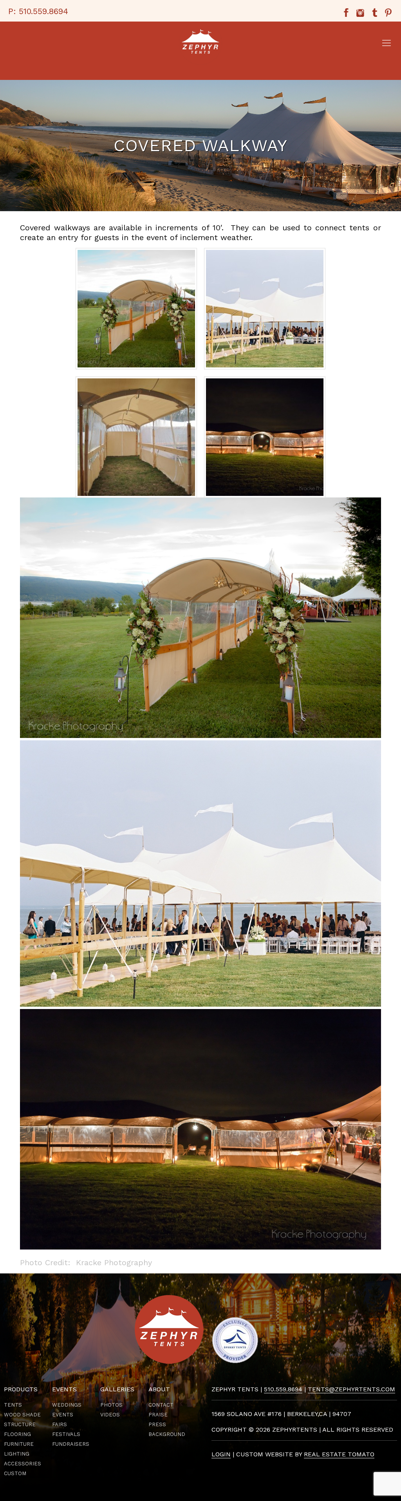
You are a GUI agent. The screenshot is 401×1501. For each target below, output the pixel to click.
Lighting (16, 1454)
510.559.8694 (43, 11)
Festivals (66, 1434)
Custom (15, 1473)
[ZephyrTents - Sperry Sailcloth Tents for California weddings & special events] (200, 43)
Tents (13, 1405)
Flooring (17, 1434)
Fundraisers (70, 1444)
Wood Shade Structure (22, 1419)
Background (166, 1434)
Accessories (22, 1464)
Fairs (59, 1424)
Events (62, 1415)
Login (221, 1454)
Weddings (66, 1405)
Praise (158, 1415)
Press (157, 1424)
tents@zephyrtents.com (351, 1389)
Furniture (19, 1444)
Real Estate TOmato (339, 1454)
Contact (160, 1405)
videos (110, 1415)
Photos (111, 1405)
